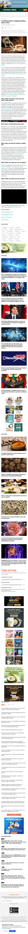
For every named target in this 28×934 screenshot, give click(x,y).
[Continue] (25, 900)
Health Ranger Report (6, 836)
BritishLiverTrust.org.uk (6, 217)
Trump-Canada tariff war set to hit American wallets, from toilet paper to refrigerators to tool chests (13, 811)
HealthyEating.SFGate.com (7, 214)
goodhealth (18, 32)
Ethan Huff (8, 297)
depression (15, 31)
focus (22, 31)
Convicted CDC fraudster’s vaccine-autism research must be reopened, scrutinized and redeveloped (13, 763)
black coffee (18, 30)
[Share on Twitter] (8, 27)
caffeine (22, 30)
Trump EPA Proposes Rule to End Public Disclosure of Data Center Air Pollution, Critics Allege (13, 798)
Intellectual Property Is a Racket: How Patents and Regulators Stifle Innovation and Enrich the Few (11, 785)
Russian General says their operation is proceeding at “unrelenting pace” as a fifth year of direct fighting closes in (13, 742)
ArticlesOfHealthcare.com (7, 212)
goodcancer (9, 32)
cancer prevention (18, 229)
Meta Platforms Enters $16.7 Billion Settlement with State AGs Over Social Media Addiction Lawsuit (13, 726)
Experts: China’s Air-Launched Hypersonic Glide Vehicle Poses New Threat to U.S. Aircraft (12, 733)
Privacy (3, 917)
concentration (10, 31)
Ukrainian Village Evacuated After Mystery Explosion (12, 729)
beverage (13, 30)
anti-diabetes (5, 30)
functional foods (4, 32)
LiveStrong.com (4, 219)
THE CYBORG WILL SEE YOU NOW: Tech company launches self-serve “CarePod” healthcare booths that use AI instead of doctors (12, 346)
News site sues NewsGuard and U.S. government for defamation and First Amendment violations (14, 369)
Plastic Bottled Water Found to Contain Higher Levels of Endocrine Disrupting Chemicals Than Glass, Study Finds (12, 802)
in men (22, 112)
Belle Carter (8, 273)
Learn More (5, 931)
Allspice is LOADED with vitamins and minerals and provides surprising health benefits (13, 475)
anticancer (10, 30)
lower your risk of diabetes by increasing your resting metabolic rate (13, 167)
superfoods (7, 33)
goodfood (13, 32)
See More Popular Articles (14, 814)
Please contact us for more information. (8, 591)
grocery (21, 32)
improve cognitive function (7, 109)
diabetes (19, 31)
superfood (3, 33)
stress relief (4, 240)
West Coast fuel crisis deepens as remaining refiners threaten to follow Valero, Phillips (12, 781)
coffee (6, 31)
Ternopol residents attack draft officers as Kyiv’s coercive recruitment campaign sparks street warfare (13, 709)
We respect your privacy (14, 903)
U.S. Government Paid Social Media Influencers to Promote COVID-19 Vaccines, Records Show (13, 789)
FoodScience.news (16, 207)
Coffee (2, 67)
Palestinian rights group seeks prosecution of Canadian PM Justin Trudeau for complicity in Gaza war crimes (13, 323)
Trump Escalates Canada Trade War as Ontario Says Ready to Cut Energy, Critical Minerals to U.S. (13, 793)
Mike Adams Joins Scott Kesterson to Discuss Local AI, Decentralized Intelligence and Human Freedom (13, 849)
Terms (6, 917)
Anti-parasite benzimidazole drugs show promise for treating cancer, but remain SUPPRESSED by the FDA (12, 539)
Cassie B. (7, 319)
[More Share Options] (11, 27)
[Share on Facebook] (5, 27)
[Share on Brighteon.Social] (2, 27)
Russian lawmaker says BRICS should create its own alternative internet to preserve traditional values (14, 392)
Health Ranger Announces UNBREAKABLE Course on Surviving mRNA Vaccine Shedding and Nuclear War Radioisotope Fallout (13, 856)
